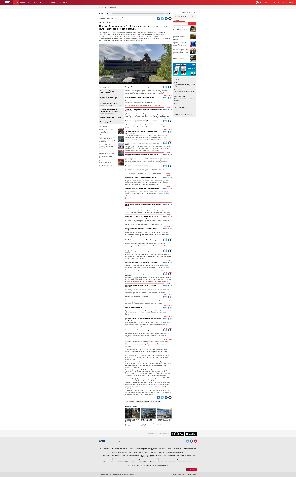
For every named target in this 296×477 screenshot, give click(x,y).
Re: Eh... (176, 111)
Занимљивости (115, 455)
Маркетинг (139, 465)
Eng (279, 2)
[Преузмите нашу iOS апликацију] (191, 434)
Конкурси (155, 465)
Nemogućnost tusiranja (179, 96)
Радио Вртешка (182, 461)
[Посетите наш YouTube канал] (195, 441)
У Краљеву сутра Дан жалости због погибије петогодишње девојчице (181, 29)
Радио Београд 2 (121, 461)
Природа (170, 455)
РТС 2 (114, 459)
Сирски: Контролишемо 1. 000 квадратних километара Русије (109, 98)
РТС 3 (119, 459)
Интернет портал (163, 465)
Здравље (152, 455)
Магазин (35, 2)
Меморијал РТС (180, 452)
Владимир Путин (155, 401)
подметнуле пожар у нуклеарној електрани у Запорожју (151, 343)
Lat (274, 2)
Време (164, 5)
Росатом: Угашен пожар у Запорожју (111, 117)
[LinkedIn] (166, 18)
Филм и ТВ (159, 455)
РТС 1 (110, 459)
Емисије (53, 2)
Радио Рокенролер (162, 461)
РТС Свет (124, 459)
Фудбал (118, 452)
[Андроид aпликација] (184, 69)
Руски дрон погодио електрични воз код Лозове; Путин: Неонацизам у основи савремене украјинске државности (107, 163)
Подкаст (101, 7)
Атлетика (154, 452)
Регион (108, 5)
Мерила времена (147, 5)
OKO (28, 2)
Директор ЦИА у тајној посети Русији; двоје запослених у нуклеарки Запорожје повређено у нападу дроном (108, 139)
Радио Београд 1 (110, 461)
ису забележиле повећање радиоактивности (154, 353)
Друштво (131, 5)
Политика (102, 5)
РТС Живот (146, 459)
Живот (108, 455)
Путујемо (136, 455)
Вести (16, 2)
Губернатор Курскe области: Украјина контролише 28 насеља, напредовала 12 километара (110, 111)
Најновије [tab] (176, 20)
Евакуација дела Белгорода (108, 122)
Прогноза (177, 16)
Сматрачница (181, 5)
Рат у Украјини (157, 5)
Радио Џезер (190, 461)
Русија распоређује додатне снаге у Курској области (111, 91)
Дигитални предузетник (180, 455)
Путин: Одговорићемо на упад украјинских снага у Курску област (110, 104)
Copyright (108, 474)
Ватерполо (148, 452)
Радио (46, 2)
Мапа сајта (191, 469)
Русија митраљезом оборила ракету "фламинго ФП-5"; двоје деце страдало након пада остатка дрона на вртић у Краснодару (107, 154)
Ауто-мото (161, 452)
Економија (138, 5)
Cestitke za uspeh (178, 103)
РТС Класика (154, 459)
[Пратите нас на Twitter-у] (187, 441)
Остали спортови (170, 452)
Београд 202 (141, 461)
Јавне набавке (147, 465)
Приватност (102, 474)
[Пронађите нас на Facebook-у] (191, 441)
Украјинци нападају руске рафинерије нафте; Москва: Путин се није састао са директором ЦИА (106, 132)
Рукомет (141, 452)
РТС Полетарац (186, 459)
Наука (164, 455)
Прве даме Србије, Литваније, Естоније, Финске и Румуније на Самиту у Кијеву (107, 146)
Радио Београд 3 (131, 461)
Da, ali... (176, 82)
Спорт (22, 2)
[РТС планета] (262, 2)
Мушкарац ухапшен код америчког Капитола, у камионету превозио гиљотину (181, 58)
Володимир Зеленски (142, 401)
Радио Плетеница (150, 461)
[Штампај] (170, 18)
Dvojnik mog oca (178, 89)
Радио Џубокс (172, 461)
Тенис (130, 452)
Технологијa (129, 455)
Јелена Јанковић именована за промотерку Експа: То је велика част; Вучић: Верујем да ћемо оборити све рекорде (181, 51)
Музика (123, 455)
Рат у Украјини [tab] (105, 127)
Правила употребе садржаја (119, 474)
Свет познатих (144, 455)
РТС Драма (139, 459)
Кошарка (124, 452)
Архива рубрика (190, 5)
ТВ (41, 2)
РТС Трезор (169, 459)
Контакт (133, 465)
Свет (112, 5)
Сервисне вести (171, 5)
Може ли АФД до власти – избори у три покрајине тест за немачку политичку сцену (181, 44)
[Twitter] (162, 18)
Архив (148, 463)
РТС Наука (132, 459)
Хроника (126, 5)
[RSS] (286, 2)
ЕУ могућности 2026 (110, 7)
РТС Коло (161, 459)
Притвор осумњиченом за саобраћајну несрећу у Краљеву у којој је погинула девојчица (180, 37)
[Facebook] (158, 18)
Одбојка (135, 452)
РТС (60, 2)
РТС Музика (177, 459)
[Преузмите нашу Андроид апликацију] (177, 434)
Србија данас (118, 5)
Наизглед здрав (150, 456)
